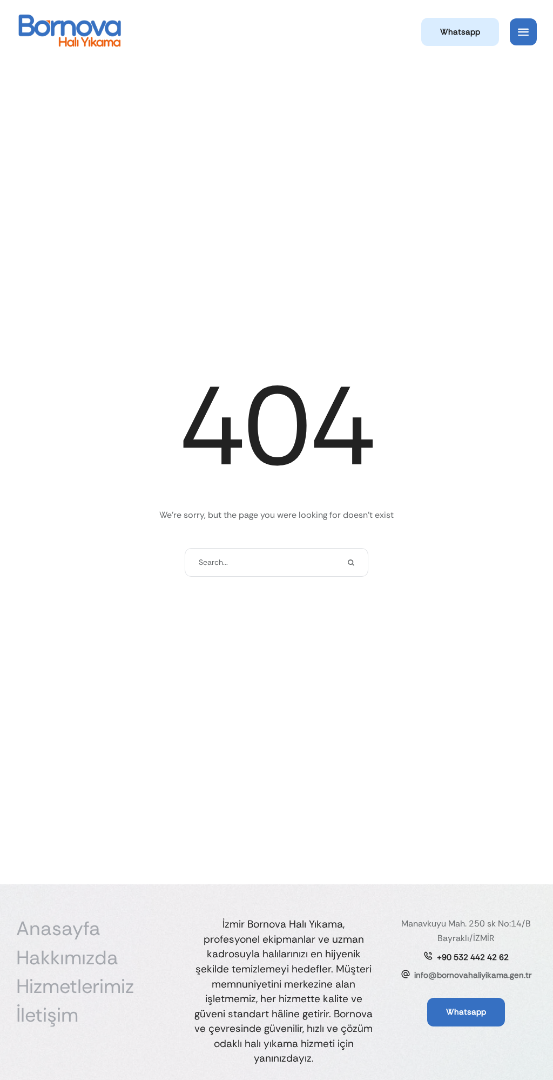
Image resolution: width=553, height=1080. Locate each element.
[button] (460, 32)
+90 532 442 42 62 (473, 957)
